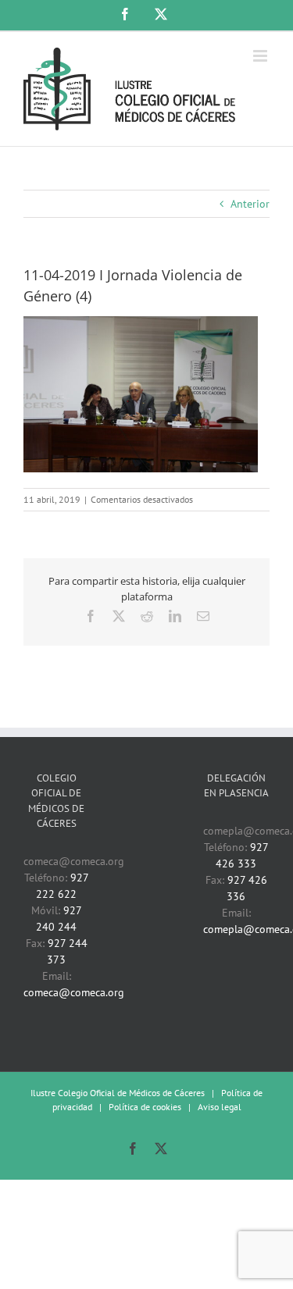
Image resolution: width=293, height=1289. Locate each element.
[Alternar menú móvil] (261, 56)
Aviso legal (219, 1107)
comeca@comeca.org (73, 992)
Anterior (250, 204)
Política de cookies (145, 1107)
